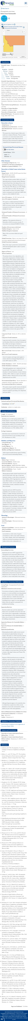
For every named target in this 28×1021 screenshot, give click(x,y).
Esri (25, 57)
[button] (4, 32)
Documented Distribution (10, 28)
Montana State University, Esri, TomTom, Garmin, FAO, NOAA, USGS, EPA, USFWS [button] (10, 57)
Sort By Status (10, 149)
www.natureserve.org (18, 1012)
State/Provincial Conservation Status (13, 26)
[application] (14, 43)
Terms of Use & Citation (21, 1013)
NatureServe (12, 1013)
